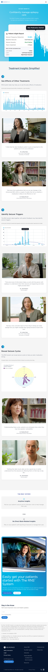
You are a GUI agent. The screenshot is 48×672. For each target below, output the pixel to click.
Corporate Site (40, 647)
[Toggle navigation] (46, 2)
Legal (5, 652)
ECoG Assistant (28, 659)
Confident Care (28, 657)
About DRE (27, 647)
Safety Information (8, 650)
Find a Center (17, 593)
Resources (26, 662)
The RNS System (28, 650)
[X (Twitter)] (41, 669)
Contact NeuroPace (7, 593)
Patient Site (40, 650)
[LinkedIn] (43, 669)
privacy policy (8, 614)
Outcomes (26, 652)
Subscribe (5, 617)
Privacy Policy (7, 655)
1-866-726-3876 (9, 661)
